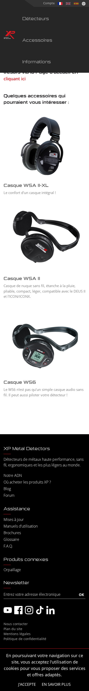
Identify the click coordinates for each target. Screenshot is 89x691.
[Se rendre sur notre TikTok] (40, 610)
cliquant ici (15, 78)
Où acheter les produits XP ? (27, 482)
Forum (9, 495)
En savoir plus (56, 684)
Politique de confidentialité (25, 639)
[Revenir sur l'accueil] (9, 35)
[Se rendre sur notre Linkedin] (50, 610)
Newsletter (16, 583)
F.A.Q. (8, 546)
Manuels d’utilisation (21, 526)
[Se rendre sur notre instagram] (29, 610)
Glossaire (11, 539)
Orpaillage (12, 569)
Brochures (12, 532)
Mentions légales (17, 634)
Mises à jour (14, 519)
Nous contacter (16, 624)
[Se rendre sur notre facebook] (18, 610)
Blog (7, 488)
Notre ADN (13, 475)
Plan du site (13, 629)
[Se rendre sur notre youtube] (8, 610)
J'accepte (27, 684)
